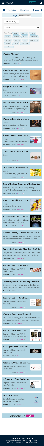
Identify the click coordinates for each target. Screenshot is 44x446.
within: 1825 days (11, 22)
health (16, 33)
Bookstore (12, 10)
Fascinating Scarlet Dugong (10, 95)
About (24, 441)
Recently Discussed (24, 15)
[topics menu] (3, 3)
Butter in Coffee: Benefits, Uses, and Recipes (23, 298)
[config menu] (40, 2)
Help (29, 441)
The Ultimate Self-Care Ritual (17, 103)
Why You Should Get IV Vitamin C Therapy (23, 200)
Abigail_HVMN (7, 274)
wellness (24, 33)
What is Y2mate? (11, 54)
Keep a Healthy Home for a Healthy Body (22, 184)
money (8, 43)
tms (25, 40)
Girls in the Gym (11, 395)
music (24, 36)
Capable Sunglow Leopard (10, 226)
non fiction (9, 47)
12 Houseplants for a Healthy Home (19, 151)
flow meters (25, 43)
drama (16, 43)
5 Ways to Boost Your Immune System (20, 135)
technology (34, 36)
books (32, 33)
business (17, 40)
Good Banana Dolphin (9, 128)
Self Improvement (8, 79)
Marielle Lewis (7, 112)
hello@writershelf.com (13, 441)
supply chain (34, 40)
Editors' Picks (24, 10)
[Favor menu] (41, 10)
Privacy (18, 443)
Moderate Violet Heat (9, 290)
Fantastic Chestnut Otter (9, 404)
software (16, 36)
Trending (36, 10)
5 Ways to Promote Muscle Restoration (21, 119)
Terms (35, 441)
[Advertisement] (22, 426)
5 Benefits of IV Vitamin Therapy (18, 168)
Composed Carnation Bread (10, 63)
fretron (8, 36)
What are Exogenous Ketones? (17, 314)
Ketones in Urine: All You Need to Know (21, 265)
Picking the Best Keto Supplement (19, 346)
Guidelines (10, 443)
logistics (8, 40)
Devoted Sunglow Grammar (10, 242)
